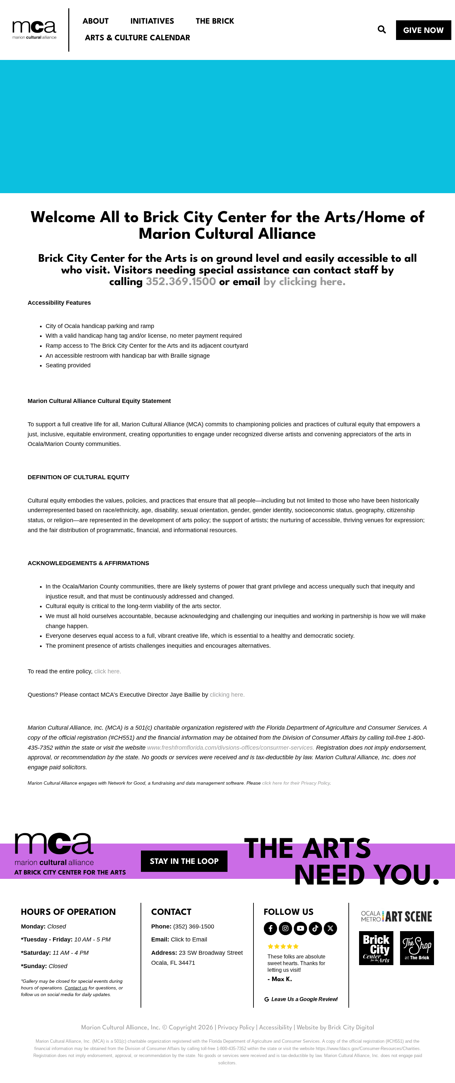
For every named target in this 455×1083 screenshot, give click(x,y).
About (96, 22)
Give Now (423, 31)
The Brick (215, 22)
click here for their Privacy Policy (296, 783)
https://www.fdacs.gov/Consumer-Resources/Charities (368, 1048)
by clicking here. (304, 282)
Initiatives (152, 22)
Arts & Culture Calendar (138, 38)
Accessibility (275, 1028)
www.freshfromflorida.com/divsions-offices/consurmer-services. (230, 747)
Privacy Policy (236, 1028)
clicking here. (227, 694)
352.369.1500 (181, 282)
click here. (107, 671)
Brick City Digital (351, 1028)
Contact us (76, 987)
